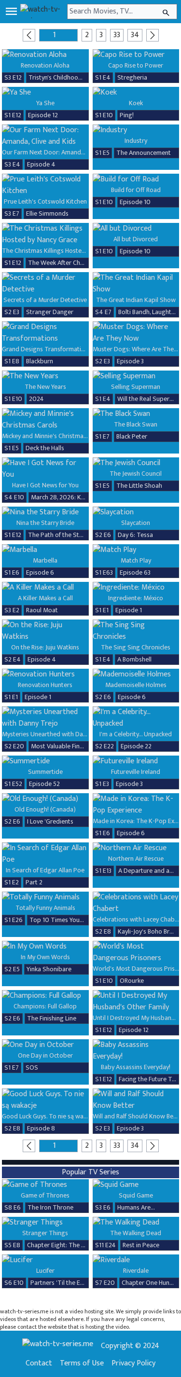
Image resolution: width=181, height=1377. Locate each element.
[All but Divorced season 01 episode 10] (136, 228)
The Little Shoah (139, 485)
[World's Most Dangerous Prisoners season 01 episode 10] (136, 952)
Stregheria (132, 77)
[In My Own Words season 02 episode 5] (45, 946)
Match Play (136, 560)
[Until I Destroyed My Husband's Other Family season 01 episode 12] (136, 1001)
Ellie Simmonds (47, 213)
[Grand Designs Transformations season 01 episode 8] (45, 332)
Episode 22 (136, 746)
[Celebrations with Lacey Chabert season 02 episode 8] (136, 903)
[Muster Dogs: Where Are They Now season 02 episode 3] (136, 332)
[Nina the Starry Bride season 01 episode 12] (45, 512)
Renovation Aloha (45, 65)
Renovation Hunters (45, 684)
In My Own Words (45, 957)
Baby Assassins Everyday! (135, 1067)
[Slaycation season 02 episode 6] (136, 512)
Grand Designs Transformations (46, 349)
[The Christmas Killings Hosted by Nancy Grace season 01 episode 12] (45, 234)
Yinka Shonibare (49, 969)
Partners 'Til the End (58, 1282)
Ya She (45, 103)
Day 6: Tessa (135, 534)
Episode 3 (130, 361)
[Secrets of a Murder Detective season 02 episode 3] (45, 283)
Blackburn (39, 361)
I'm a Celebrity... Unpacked (135, 734)
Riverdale (136, 1270)
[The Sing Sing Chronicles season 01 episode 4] (136, 631)
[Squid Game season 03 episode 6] (136, 1185)
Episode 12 (43, 115)
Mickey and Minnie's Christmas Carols (54, 435)
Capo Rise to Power (135, 65)
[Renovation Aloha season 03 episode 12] (45, 55)
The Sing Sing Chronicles (135, 647)
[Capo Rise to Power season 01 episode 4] (136, 55)
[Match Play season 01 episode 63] (136, 550)
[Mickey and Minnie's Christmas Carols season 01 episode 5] (45, 419)
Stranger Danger (49, 311)
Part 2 (34, 882)
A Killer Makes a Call (45, 598)
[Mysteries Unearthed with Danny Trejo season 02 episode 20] (45, 718)
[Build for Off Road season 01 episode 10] (136, 179)
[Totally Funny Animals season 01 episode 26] (45, 897)
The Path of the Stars (58, 534)
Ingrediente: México (135, 598)
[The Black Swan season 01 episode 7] (136, 414)
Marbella (45, 560)
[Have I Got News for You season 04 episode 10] (45, 469)
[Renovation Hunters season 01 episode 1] (45, 674)
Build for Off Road (136, 189)
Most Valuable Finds (58, 746)
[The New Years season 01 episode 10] (45, 376)
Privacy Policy (133, 1363)
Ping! (127, 115)
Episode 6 (40, 572)
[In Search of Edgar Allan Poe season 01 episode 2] (45, 854)
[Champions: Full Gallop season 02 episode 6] (45, 996)
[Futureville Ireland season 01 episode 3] (136, 761)
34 (135, 34)
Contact (39, 1363)
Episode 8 (41, 1128)
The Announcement (143, 152)
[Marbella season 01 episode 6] (45, 550)
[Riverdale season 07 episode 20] (136, 1260)
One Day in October (45, 1055)
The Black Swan (135, 424)
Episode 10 (135, 201)
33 (116, 34)
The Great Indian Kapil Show (136, 299)
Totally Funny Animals (45, 907)
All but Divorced (135, 239)
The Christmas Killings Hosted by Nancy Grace (66, 250)
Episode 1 (128, 610)
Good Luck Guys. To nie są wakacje (49, 1116)
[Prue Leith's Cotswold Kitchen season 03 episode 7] (45, 185)
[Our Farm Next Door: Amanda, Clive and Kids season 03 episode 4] (45, 136)
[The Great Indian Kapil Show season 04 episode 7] (136, 283)
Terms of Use (82, 1363)
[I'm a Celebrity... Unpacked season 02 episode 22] (136, 718)
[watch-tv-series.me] (42, 11)
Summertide (45, 771)
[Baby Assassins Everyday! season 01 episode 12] (136, 1050)
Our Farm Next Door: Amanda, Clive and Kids (63, 152)
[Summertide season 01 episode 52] (45, 761)
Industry (136, 140)
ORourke (132, 980)
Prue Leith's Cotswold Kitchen (45, 201)
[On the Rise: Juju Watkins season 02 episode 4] (45, 631)
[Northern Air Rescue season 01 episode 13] (136, 848)
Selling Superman (135, 386)
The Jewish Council (136, 473)
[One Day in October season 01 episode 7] (45, 1045)
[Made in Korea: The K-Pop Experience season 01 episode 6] (136, 804)
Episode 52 (44, 783)
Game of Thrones (45, 1195)
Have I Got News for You (45, 485)
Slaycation (135, 522)
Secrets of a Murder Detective (45, 299)
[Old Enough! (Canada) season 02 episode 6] (45, 799)
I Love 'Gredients (50, 821)
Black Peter (131, 436)
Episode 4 (41, 164)
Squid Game (136, 1195)
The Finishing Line (51, 1018)
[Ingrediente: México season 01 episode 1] (136, 587)
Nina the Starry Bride (45, 522)
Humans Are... (136, 1207)
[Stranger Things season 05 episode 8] (45, 1222)
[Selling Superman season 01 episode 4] (136, 376)
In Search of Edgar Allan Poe (45, 870)
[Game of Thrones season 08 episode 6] (45, 1185)
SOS (32, 1067)
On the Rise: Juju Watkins (45, 647)
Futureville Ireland (135, 771)
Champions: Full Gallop (45, 1006)
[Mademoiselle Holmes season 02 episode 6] (136, 674)
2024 (36, 398)
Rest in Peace (141, 1245)
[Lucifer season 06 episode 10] (45, 1260)
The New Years (45, 386)
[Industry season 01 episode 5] (136, 130)
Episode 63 (135, 572)
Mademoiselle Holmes (136, 684)
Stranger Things (45, 1233)
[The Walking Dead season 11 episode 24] (136, 1222)
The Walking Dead (135, 1233)
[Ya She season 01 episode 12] (45, 92)
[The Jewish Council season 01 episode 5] (136, 463)
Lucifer (45, 1270)
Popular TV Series (90, 1172)
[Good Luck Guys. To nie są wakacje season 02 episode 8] (45, 1100)
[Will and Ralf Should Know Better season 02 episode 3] (136, 1100)
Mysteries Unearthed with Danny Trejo (55, 734)
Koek (136, 103)
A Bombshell (134, 659)
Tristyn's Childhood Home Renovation (80, 77)
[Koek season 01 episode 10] (136, 92)
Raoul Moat (42, 610)
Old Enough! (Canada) (45, 809)
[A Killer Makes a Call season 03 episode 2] (45, 587)
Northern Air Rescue (136, 858)
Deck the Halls (45, 448)
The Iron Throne (50, 1207)
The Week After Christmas (64, 262)
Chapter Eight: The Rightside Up (72, 1245)
